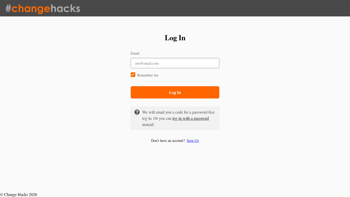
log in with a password (190, 118)
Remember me (147, 75)
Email (135, 53)
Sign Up (193, 140)
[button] (175, 140)
